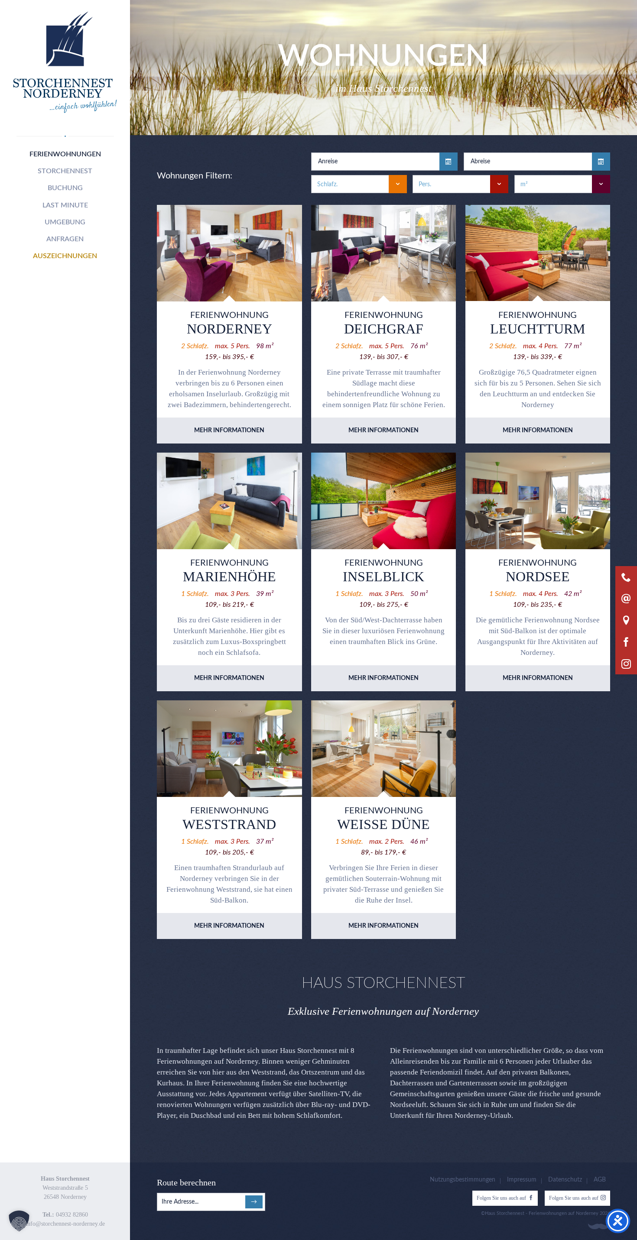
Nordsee (538, 576)
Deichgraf (383, 329)
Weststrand (229, 824)
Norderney (229, 329)
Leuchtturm (537, 329)
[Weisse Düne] (383, 748)
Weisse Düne (383, 824)
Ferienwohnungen (65, 154)
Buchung (65, 188)
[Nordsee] (537, 501)
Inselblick (383, 576)
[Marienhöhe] (229, 501)
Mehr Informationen (229, 430)
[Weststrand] (229, 748)
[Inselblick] (383, 501)
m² (524, 184)
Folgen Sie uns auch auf (501, 1198)
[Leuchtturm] (537, 253)
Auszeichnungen (65, 256)
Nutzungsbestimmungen (462, 1180)
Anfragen (65, 239)
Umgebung (65, 222)
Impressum (521, 1180)
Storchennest (65, 171)
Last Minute (65, 205)
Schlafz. (327, 184)
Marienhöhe (229, 576)
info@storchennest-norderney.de (65, 1224)
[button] (19, 1221)
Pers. (425, 184)
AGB (600, 1180)
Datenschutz (565, 1180)
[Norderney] (229, 253)
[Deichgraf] (383, 253)
